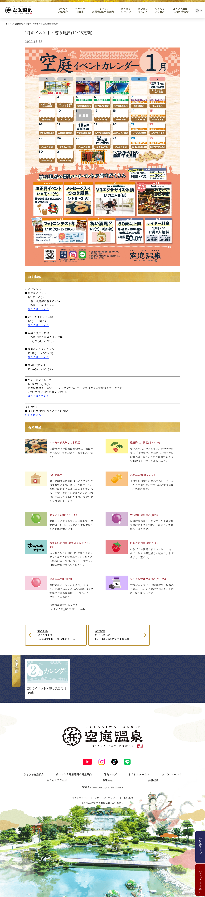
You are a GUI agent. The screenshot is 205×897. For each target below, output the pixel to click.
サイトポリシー (80, 797)
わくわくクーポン (126, 10)
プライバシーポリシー (106, 797)
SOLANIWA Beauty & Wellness (102, 787)
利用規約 (128, 797)
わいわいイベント (143, 10)
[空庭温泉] (18, 10)
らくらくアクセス (160, 10)
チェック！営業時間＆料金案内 (103, 10)
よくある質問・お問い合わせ (180, 10)
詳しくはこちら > (38, 309)
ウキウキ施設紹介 (63, 10)
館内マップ (110, 774)
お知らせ (107, 780)
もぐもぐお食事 (80, 10)
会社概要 (153, 780)
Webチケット (200, 848)
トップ (8, 23)
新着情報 (19, 23)
